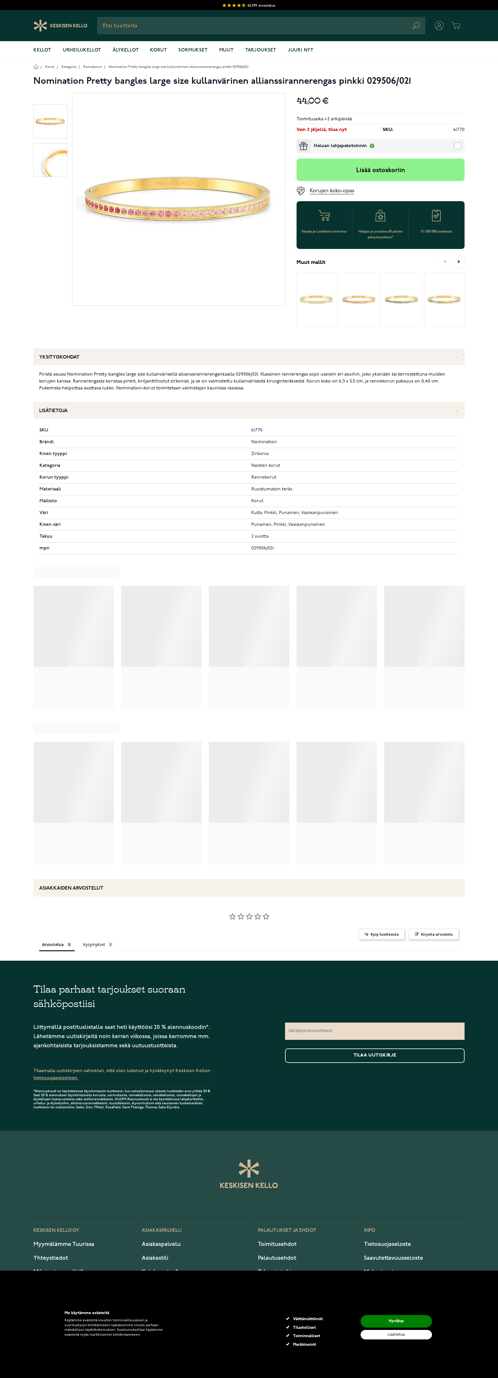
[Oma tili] (439, 25)
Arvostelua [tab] (53, 944)
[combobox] (261, 25)
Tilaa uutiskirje (375, 1055)
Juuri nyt (301, 50)
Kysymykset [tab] (94, 944)
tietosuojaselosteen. (55, 1078)
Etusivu (35, 66)
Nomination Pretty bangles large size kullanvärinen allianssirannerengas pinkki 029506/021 (178, 67)
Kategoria (68, 67)
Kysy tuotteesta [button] (385, 934)
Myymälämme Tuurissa (63, 1244)
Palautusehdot (277, 1258)
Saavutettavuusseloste (393, 1258)
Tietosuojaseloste (387, 1244)
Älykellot (126, 50)
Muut (226, 50)
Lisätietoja (53, 410)
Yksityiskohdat (59, 357)
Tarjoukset (260, 50)
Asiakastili (155, 1258)
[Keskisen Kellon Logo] (60, 25)
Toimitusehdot (277, 1244)
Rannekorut (92, 67)
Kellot (42, 50)
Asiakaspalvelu (161, 1244)
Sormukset (192, 50)
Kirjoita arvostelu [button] (437, 934)
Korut (158, 50)
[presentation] (299, 141)
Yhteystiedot (50, 1258)
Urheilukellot (82, 50)
